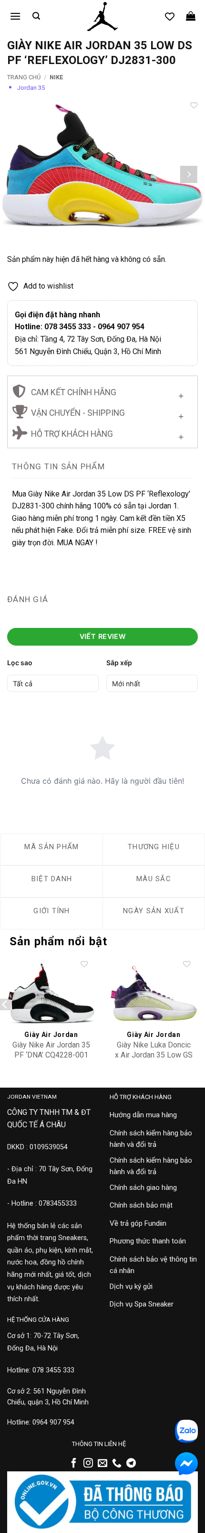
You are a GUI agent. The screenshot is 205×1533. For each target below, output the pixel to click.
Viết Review (103, 636)
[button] (15, 16)
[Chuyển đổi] (181, 393)
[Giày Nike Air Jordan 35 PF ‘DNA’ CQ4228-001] (51, 993)
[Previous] (16, 174)
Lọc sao (19, 663)
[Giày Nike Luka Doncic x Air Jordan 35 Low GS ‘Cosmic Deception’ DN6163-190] (154, 993)
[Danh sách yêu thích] (170, 16)
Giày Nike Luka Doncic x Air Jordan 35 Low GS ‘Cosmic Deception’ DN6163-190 (154, 1059)
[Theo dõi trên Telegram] (131, 1463)
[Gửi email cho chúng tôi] (102, 1463)
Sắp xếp (119, 663)
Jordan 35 (31, 87)
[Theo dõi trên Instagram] (88, 1463)
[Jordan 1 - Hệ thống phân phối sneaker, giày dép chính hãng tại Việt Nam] (102, 16)
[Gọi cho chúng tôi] (117, 1463)
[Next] (188, 174)
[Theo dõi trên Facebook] (74, 1463)
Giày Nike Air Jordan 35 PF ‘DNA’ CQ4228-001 (51, 1049)
